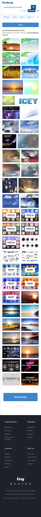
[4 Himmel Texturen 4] (11, 156)
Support (30, 434)
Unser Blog (31, 460)
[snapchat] (26, 484)
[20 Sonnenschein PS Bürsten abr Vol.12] (30, 338)
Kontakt (30, 464)
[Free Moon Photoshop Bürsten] (11, 365)
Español (8, 457)
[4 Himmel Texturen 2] (11, 170)
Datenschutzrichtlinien (29, 498)
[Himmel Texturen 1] (30, 156)
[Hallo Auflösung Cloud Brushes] (30, 58)
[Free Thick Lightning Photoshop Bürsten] (11, 72)
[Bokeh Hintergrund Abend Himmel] (11, 112)
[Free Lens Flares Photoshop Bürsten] (11, 352)
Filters (20, 25)
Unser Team (31, 457)
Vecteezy (8, 431)
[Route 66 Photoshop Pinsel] (11, 215)
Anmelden (31, 10)
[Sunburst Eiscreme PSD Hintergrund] (11, 58)
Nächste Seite (20, 397)
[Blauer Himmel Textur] (29, 126)
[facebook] (11, 484)
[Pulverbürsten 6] (30, 379)
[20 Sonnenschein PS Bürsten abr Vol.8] (11, 311)
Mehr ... (7, 467)
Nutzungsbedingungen (11, 498)
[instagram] (22, 484)
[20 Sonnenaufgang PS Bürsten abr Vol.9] (12, 87)
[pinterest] (19, 484)
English (7, 454)
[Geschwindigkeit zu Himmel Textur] (30, 112)
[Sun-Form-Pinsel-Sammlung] (30, 242)
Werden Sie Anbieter (9, 438)
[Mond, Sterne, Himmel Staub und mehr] (29, 201)
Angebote (31, 427)
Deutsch (8, 464)
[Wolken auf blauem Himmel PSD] (30, 44)
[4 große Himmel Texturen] (28, 185)
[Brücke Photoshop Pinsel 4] (30, 256)
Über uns (30, 454)
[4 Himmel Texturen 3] (30, 170)
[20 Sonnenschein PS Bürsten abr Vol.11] (11, 338)
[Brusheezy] (7, 2)
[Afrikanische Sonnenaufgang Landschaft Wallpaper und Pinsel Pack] (11, 44)
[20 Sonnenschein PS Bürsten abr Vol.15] (30, 324)
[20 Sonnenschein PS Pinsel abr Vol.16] (30, 352)
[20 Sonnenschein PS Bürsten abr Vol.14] (11, 324)
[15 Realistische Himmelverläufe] (30, 72)
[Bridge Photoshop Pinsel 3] (11, 256)
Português (8, 460)
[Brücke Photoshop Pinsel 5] (11, 379)
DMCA (29, 437)
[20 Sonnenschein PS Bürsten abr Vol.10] (30, 311)
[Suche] (33, 7)
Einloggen (24, 10)
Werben (30, 431)
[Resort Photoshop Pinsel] (11, 270)
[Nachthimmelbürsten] (9, 141)
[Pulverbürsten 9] (30, 365)
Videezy (8, 434)
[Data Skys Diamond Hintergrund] (9, 185)
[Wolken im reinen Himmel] (10, 201)
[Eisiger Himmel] (27, 100)
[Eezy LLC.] (20, 479)
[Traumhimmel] (8, 100)
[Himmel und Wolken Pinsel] (10, 126)
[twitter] (15, 484)
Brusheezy (9, 427)
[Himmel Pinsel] (31, 87)
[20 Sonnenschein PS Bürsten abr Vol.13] (30, 297)
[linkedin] (30, 484)
